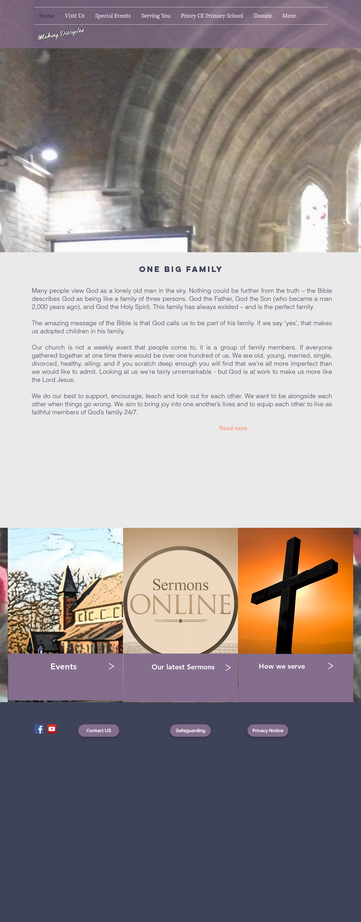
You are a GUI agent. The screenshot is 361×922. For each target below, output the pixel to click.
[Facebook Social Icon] (39, 729)
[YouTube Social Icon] (51, 729)
